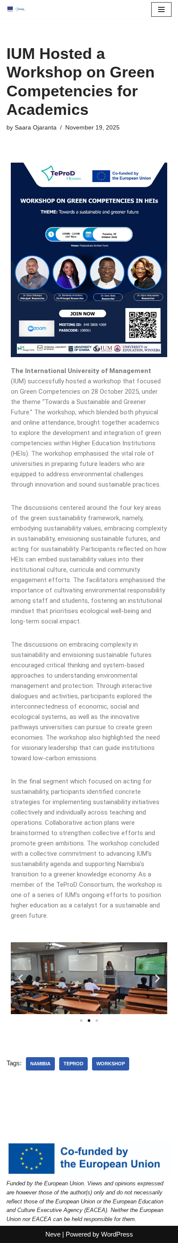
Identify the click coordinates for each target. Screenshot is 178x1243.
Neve (52, 1234)
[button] (20, 978)
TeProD (73, 1063)
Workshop (110, 1063)
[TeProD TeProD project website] (16, 9)
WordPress (117, 1234)
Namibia (40, 1063)
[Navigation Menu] (161, 9)
